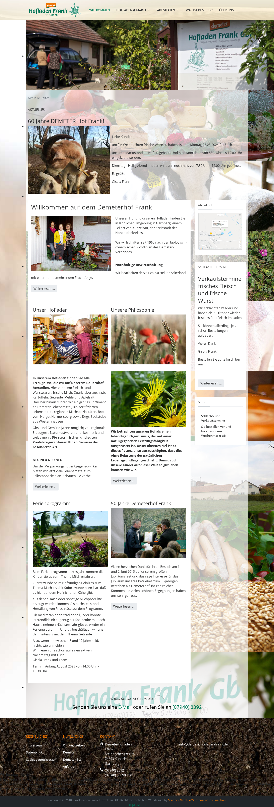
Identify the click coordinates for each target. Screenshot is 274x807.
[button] (133, 10)
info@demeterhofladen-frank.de (203, 744)
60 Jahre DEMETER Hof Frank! (66, 121)
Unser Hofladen (50, 309)
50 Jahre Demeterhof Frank (141, 503)
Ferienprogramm (51, 503)
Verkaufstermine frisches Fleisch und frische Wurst (220, 289)
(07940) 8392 (187, 707)
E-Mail (125, 707)
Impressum (137, 804)
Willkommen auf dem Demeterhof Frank (91, 207)
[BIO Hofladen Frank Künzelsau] (55, 9)
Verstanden (11, 798)
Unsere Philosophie (132, 309)
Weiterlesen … (44, 288)
